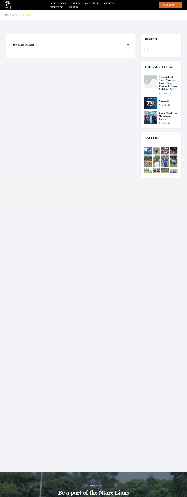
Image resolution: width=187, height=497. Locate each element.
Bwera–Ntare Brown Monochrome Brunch (168, 116)
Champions (109, 3)
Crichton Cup (57, 7)
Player (14, 15)
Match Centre (92, 3)
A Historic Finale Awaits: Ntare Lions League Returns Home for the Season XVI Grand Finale (168, 83)
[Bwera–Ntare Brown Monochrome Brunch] (150, 117)
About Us (73, 7)
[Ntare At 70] (150, 103)
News (63, 3)
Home (52, 3)
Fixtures (75, 3)
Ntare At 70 (164, 101)
